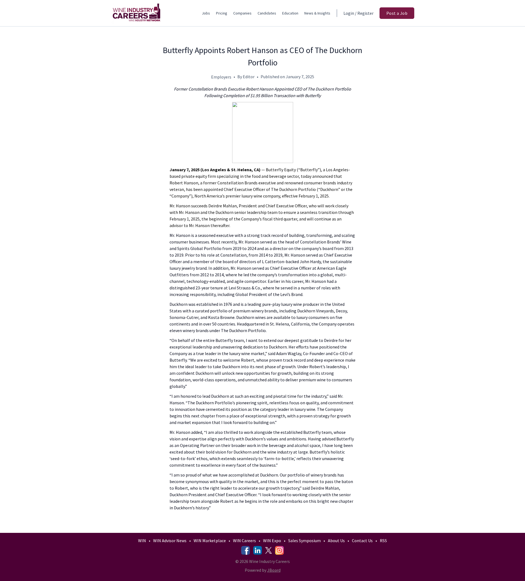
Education (290, 13)
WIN (142, 540)
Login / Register (358, 13)
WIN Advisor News (169, 540)
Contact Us (362, 540)
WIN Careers (244, 540)
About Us (336, 540)
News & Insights (317, 13)
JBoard (274, 570)
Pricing (221, 13)
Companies (242, 13)
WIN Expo (272, 540)
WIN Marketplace (210, 540)
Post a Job (396, 13)
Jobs (206, 13)
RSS (383, 540)
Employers (221, 77)
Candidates (267, 13)
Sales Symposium (304, 540)
